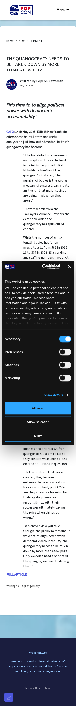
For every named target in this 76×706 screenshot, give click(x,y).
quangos (13, 586)
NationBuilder (44, 688)
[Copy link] (8, 639)
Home (10, 41)
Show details (53, 395)
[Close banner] (69, 266)
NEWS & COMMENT (30, 41)
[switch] (65, 352)
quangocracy (31, 586)
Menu (61, 10)
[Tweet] (8, 663)
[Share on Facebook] (8, 675)
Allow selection (38, 422)
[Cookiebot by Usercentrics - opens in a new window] (44, 266)
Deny (38, 435)
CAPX (10, 132)
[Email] (8, 651)
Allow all (38, 408)
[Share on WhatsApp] (8, 687)
